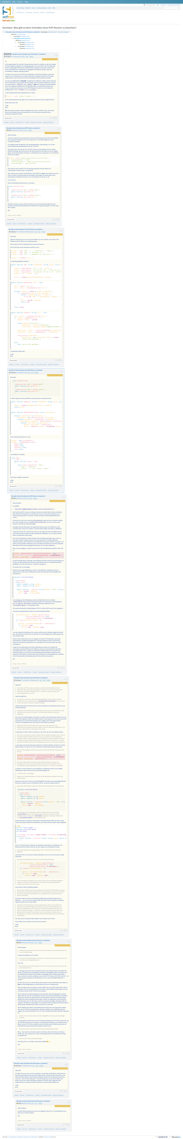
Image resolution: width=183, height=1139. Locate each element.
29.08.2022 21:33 (26, 942)
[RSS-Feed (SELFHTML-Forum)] (8, 21)
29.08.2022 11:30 (21, 498)
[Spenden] (12, 21)
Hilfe (54, 8)
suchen (49, 8)
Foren (33, 8)
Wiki (14, 2)
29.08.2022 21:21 (27, 1066)
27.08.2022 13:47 (17, 56)
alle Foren (12, 122)
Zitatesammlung (41, 8)
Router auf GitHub (30, 1073)
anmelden (27, 122)
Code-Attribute (12, 180)
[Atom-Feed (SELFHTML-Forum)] (4, 21)
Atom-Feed (36, 12)
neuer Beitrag (20, 8)
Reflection (17, 204)
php (27, 56)
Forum (20, 2)
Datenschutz (34, 1137)
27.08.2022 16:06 (16, 130)
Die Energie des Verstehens (16, 1137)
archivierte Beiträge (50, 12)
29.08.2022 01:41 (22, 372)
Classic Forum (48, 1137)
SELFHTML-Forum (20, 12)
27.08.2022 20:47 (22, 232)
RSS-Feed (42, 12)
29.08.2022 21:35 (26, 1103)
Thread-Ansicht (29, 12)
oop (23, 56)
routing (31, 56)
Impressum (27, 1137)
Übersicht (27, 8)
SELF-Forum (8, 54)
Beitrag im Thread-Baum (48, 122)
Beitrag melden (8, 118)
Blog (26, 2)
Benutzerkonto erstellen (36, 122)
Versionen (30, 232)
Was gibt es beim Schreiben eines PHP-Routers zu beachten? (29, 54)
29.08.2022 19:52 (27, 680)
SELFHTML (6, 2)
